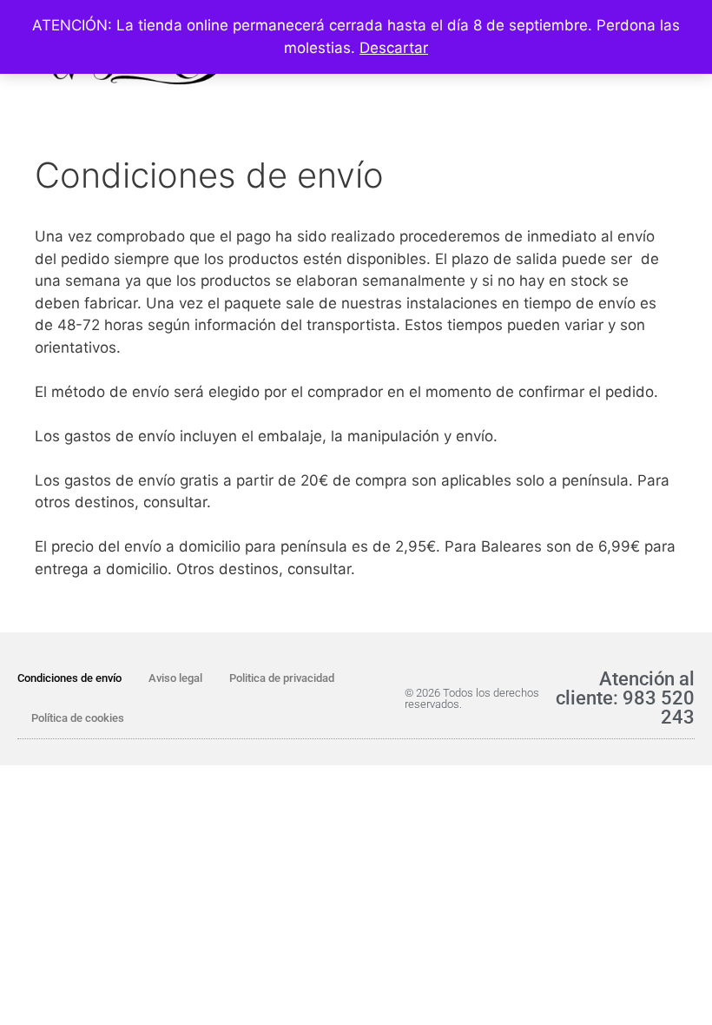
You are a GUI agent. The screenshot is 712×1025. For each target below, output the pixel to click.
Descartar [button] (393, 47)
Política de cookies (77, 717)
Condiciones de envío (69, 677)
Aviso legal (175, 677)
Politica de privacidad (281, 677)
